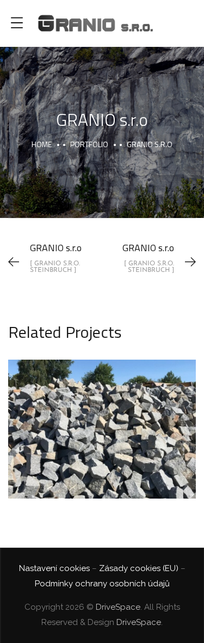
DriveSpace (118, 607)
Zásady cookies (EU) (138, 568)
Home (42, 144)
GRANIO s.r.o (102, 417)
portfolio (89, 144)
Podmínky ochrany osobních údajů (102, 584)
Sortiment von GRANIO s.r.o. (102, 443)
